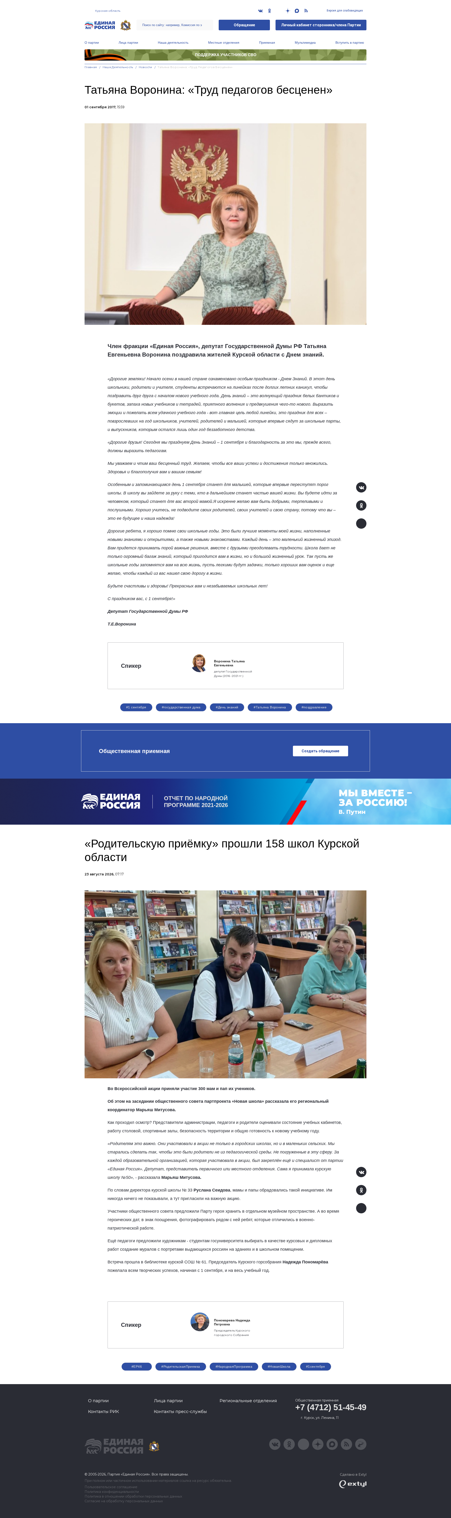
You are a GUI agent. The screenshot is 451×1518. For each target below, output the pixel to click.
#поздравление (314, 707)
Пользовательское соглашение (111, 1487)
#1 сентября (136, 707)
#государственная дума (181, 707)
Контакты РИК (103, 1411)
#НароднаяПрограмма (234, 1366)
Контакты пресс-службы (180, 1411)
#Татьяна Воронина (270, 707)
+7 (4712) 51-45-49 (330, 1407)
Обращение (244, 25)
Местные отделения (223, 42)
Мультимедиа (305, 42)
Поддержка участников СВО (225, 55)
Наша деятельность (173, 42)
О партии (92, 42)
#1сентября (315, 1366)
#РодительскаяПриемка (180, 1366)
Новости (145, 67)
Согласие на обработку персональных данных (124, 1501)
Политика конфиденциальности (112, 1492)
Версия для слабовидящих (344, 10)
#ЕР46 (137, 1366)
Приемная (267, 42)
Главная (91, 67)
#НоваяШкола (279, 1366)
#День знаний (227, 707)
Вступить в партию (349, 42)
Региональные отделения (248, 1400)
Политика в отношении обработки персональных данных (133, 1497)
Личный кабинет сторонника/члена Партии (321, 25)
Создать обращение (320, 751)
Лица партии (128, 42)
